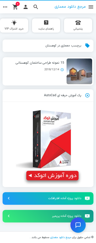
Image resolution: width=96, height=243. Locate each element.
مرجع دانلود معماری (60, 237)
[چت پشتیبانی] (78, 225)
